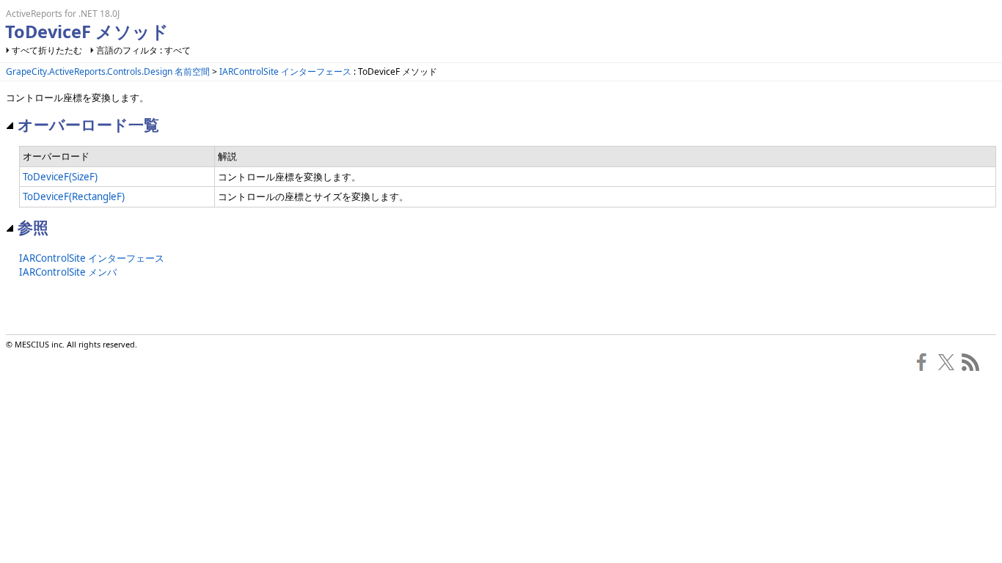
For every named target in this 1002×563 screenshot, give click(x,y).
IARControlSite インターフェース (285, 71)
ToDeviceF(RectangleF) (74, 196)
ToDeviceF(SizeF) (60, 176)
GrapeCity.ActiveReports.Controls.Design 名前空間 (108, 71)
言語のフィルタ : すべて (143, 50)
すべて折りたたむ (47, 50)
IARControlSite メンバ (68, 272)
